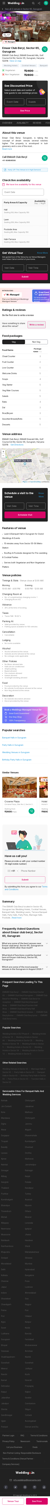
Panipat (4, 1427)
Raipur (4, 1392)
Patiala (28, 1182)
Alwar (3, 1130)
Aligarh (28, 1130)
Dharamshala (31, 1135)
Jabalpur (5, 1403)
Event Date (9, 192)
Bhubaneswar (31, 1345)
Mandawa (5, 1118)
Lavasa (4, 1153)
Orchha (28, 1153)
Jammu (28, 1124)
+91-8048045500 (9, 160)
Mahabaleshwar (32, 1252)
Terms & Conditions (39, 1435)
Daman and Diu (31, 1427)
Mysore (28, 1205)
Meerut (4, 1368)
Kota (3, 1112)
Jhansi (28, 1234)
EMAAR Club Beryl (10, 992)
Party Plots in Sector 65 (18, 1079)
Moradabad (6, 1264)
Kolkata (4, 1275)
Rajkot (28, 1392)
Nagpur (28, 1304)
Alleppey (5, 1223)
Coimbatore (30, 1403)
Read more (7, 149)
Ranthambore (7, 1246)
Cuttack (28, 1415)
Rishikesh (5, 1240)
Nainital (4, 1165)
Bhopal (4, 1345)
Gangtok (4, 1182)
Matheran (29, 1159)
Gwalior (28, 1398)
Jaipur (4, 1287)
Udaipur (28, 1316)
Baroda (28, 1333)
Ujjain (3, 1421)
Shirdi (27, 1246)
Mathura (28, 1112)
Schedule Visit (25, 515)
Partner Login (8, 1435)
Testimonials (42, 1441)
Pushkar (4, 1194)
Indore (4, 1293)
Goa (26, 1299)
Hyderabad (30, 1269)
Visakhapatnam (8, 1357)
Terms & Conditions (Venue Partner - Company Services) (18, 1461)
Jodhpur (28, 1368)
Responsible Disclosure (31, 1453)
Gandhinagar (6, 1415)
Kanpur (28, 1322)
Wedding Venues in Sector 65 (15, 1069)
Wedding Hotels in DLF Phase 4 (15, 1034)
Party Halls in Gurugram (12, 745)
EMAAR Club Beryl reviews (21, 1012)
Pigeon (25, 481)
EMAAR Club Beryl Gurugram (20, 995)
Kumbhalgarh (7, 1199)
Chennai (4, 1281)
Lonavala (29, 1223)
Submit (25, 276)
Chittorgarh (30, 1100)
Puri (26, 1310)
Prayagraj (29, 1386)
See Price (25, 110)
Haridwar (29, 1240)
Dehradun (5, 1386)
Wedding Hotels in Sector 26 (20, 1040)
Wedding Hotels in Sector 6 (19, 1054)
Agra (3, 1322)
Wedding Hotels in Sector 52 (19, 1047)
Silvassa (28, 1258)
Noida (27, 1328)
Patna (3, 1310)
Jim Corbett (6, 1106)
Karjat (27, 1176)
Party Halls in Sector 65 (24, 1072)
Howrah (28, 1380)
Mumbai (28, 1264)
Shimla (4, 1409)
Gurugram (5, 1339)
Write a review (36, 324)
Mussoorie (5, 1234)
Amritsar (29, 1351)
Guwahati (5, 1363)
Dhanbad (29, 1147)
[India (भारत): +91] (12, 871)
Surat (3, 1328)
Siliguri (28, 1409)
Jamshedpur (30, 1165)
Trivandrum (6, 1211)
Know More (42, 253)
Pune (27, 1281)
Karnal (4, 1380)
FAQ (22, 1435)
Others (28, 1211)
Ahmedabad (30, 1293)
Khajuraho (5, 1252)
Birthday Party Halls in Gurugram (16, 759)
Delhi (3, 1269)
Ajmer (4, 1159)
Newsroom (25, 1441)
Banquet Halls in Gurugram (14, 737)
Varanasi (5, 1351)
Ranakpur (29, 1188)
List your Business (14, 1447)
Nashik (28, 1357)
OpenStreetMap (35, 481)
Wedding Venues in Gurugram (16, 752)
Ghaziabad (6, 1299)
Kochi (27, 1374)
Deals (35, 1447)
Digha (3, 1124)
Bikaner (28, 1217)
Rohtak (4, 1100)
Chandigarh (6, 1304)
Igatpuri (28, 1229)
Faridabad (29, 1339)
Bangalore (29, 1275)
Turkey (28, 1194)
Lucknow (29, 1287)
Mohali (4, 1217)
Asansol (28, 1199)
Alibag (4, 1176)
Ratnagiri (29, 1170)
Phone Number (28, 871)
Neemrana (5, 1229)
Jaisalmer (29, 1106)
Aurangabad (30, 1421)
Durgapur (5, 1135)
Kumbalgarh (30, 1141)
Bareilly (4, 1147)
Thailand (5, 1188)
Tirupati (4, 1141)
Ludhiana (5, 1333)
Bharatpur (5, 1205)
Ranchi (4, 1374)
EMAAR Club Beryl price (27, 1015)
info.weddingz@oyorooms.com (27, 1480)
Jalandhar (5, 1398)
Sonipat (4, 1258)
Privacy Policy (8, 1441)
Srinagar (5, 1170)
